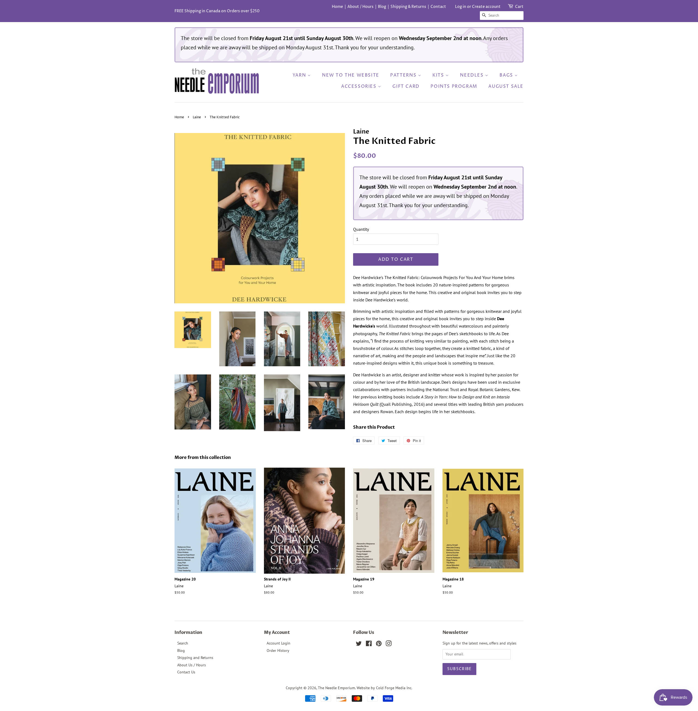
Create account (486, 6)
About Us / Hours (191, 664)
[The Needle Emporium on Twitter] (359, 644)
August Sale (506, 86)
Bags (507, 75)
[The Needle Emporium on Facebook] (369, 644)
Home (337, 6)
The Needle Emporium (336, 687)
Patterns (404, 75)
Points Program (454, 86)
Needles (472, 75)
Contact (438, 6)
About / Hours (360, 6)
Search (182, 643)
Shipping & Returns (408, 6)
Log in (460, 6)
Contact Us (186, 672)
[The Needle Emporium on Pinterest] (379, 644)
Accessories (359, 86)
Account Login (278, 643)
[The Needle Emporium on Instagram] (389, 644)
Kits (439, 75)
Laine (197, 117)
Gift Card (405, 86)
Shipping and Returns (195, 657)
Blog (382, 6)
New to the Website (350, 75)
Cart (519, 6)
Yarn (300, 75)
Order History (278, 650)
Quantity (361, 229)
